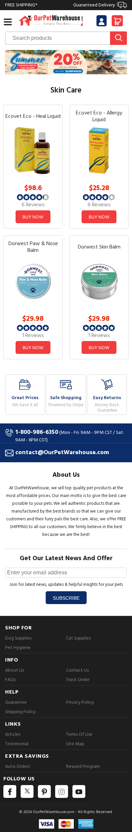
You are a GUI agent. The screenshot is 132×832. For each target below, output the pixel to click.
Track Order (77, 679)
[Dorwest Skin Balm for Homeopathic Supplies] (99, 281)
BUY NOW (33, 217)
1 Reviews (33, 335)
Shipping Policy (20, 712)
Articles (12, 734)
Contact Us (77, 670)
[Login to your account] (101, 21)
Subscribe (66, 598)
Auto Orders (17, 766)
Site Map (75, 744)
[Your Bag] (117, 23)
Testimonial (16, 744)
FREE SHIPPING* (60, 5)
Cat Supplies (78, 638)
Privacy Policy (80, 702)
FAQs (10, 679)
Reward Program (83, 766)
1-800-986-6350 (36, 432)
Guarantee (16, 702)
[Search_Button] (118, 38)
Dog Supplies (18, 638)
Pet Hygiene (17, 647)
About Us (14, 670)
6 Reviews (33, 204)
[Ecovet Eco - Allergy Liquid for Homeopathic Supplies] (99, 150)
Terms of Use (79, 734)
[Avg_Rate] (33, 196)
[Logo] (51, 20)
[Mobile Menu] (8, 22)
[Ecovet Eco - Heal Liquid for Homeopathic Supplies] (33, 150)
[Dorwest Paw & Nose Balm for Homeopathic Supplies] (33, 281)
